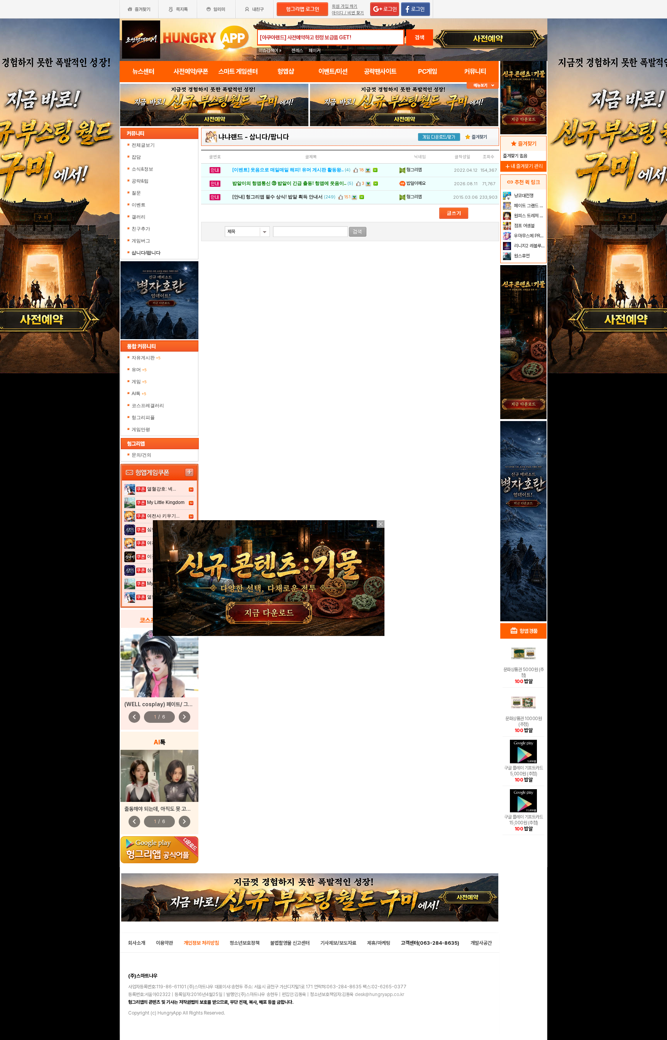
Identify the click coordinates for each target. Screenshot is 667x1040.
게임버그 (141, 241)
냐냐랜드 (230, 137)
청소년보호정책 (244, 943)
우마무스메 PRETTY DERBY (529, 235)
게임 (139, 381)
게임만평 (141, 429)
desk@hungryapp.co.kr (379, 994)
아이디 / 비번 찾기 (348, 12)
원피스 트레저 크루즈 (529, 215)
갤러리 (139, 217)
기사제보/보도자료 (338, 943)
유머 (139, 369)
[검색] (357, 232)
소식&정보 (142, 169)
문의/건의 (141, 455)
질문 (136, 193)
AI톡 (139, 393)
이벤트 (139, 205)
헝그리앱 (413, 169)
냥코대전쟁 (523, 195)
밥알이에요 (415, 183)
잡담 (136, 157)
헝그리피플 (143, 417)
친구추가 (141, 229)
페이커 (314, 50)
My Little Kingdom (166, 502)
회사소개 (136, 943)
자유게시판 (146, 357)
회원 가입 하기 (344, 6)
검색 (419, 37)
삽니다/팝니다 (269, 137)
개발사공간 (481, 943)
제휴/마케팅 (378, 943)
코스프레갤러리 (148, 405)
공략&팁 (140, 181)
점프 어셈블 (524, 225)
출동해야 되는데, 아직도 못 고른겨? (161, 809)
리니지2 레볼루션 (529, 246)
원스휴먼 (521, 256)
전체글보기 (143, 145)
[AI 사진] (159, 776)
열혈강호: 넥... (161, 489)
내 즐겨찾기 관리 (523, 166)
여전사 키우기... (163, 516)
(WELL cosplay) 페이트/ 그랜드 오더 (166, 704)
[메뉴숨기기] (483, 85)
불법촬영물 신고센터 (290, 943)
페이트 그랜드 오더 (529, 205)
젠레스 (297, 50)
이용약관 (164, 943)
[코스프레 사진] (159, 662)
